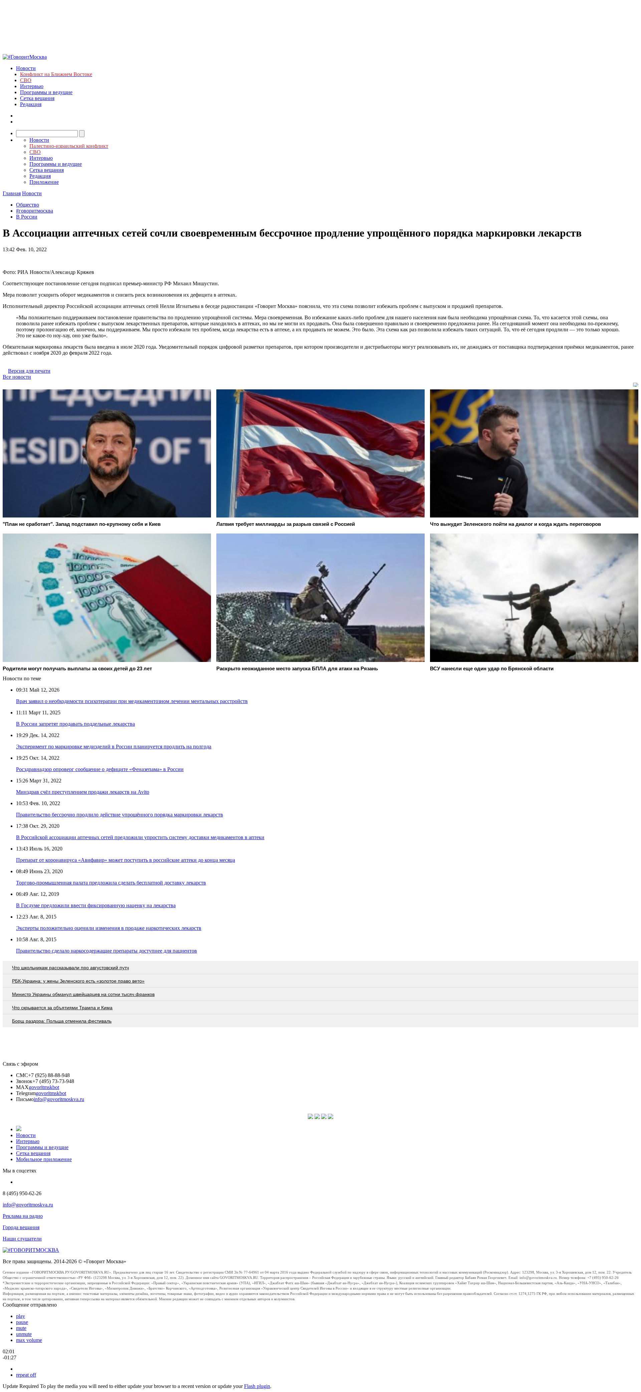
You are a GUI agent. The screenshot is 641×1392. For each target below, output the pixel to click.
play (20, 1316)
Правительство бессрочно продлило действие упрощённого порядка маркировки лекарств (119, 814)
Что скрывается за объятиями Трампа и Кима (62, 1007)
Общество (27, 205)
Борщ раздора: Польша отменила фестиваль (62, 1021)
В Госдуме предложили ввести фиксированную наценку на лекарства (96, 905)
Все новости (17, 377)
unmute (24, 1334)
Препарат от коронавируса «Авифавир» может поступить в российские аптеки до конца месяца (125, 860)
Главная (12, 193)
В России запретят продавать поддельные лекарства (75, 724)
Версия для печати (29, 371)
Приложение (44, 182)
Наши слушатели (22, 1239)
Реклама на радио (23, 1216)
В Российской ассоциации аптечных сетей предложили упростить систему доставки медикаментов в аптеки (140, 837)
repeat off (26, 1375)
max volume (29, 1340)
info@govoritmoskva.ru (59, 1099)
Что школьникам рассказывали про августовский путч (70, 967)
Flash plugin (257, 1386)
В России (26, 217)
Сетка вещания (37, 98)
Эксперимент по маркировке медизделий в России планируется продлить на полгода (113, 746)
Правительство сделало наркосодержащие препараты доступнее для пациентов (106, 951)
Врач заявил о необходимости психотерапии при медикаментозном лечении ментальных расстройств (132, 701)
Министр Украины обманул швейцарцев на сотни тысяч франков (83, 994)
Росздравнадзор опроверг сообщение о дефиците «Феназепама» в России (100, 769)
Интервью (31, 86)
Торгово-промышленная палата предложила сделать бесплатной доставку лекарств (111, 883)
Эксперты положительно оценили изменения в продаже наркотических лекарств (108, 928)
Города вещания (21, 1227)
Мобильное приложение (44, 1159)
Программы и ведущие (46, 92)
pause (22, 1322)
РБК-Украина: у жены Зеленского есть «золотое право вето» (78, 981)
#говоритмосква (34, 211)
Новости (26, 68)
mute (21, 1328)
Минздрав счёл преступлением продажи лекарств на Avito (82, 792)
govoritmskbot (44, 1087)
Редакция (30, 104)
